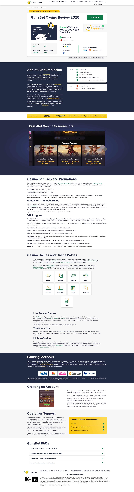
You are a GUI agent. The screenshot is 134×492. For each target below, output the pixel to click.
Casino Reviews (36, 8)
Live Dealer (39, 317)
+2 (100, 50)
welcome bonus (97, 183)
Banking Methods (73, 116)
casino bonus (33, 205)
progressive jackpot (38, 268)
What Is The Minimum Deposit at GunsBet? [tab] (43, 463)
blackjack (35, 267)
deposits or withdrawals (46, 364)
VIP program (45, 105)
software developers (53, 98)
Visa (38, 363)
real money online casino (64, 183)
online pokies (50, 265)
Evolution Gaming (65, 262)
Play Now (95, 17)
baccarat (63, 318)
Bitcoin (44, 366)
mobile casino (59, 345)
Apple (41, 347)
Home (29, 8)
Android (46, 347)
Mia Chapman (37, 11)
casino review (57, 84)
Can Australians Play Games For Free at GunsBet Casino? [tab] (47, 453)
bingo (48, 267)
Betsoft (90, 261)
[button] (29, 149)
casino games (54, 261)
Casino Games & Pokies (60, 116)
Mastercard (45, 363)
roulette (41, 267)
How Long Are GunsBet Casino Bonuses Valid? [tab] (44, 458)
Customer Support (100, 116)
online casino (46, 74)
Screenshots (33, 116)
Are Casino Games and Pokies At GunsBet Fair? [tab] (44, 448)
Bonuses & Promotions (47, 116)
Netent (94, 261)
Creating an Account (87, 116)
